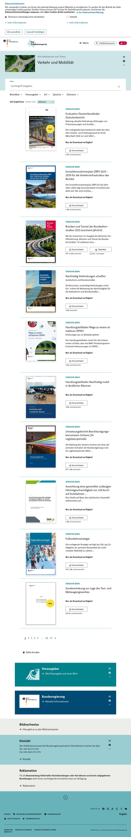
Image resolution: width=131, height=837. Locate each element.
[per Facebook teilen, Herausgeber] (110, 673)
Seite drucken (32, 652)
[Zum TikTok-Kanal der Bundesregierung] (112, 809)
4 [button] (34, 638)
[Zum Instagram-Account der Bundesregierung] (108, 809)
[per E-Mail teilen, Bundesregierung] (110, 696)
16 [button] (46, 638)
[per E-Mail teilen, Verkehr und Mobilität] (124, 57)
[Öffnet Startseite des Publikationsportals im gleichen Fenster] (10, 43)
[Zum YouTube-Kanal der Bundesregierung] (126, 809)
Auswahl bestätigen (36, 32)
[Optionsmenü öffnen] (124, 65)
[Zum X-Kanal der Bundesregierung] (121, 809)
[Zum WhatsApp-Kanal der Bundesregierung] (117, 809)
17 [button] (51, 638)
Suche (12, 81)
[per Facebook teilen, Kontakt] (110, 745)
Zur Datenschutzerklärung (90, 12)
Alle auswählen (14, 32)
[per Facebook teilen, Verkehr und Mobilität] (124, 61)
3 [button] (31, 638)
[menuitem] (16, 94)
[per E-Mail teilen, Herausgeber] (110, 669)
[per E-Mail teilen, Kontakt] (110, 741)
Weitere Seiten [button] (41, 637)
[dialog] (65, 18)
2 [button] (28, 638)
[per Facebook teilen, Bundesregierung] (110, 701)
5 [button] (38, 638)
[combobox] (27, 86)
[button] (34, 22)
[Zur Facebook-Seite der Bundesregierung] (103, 809)
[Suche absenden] (119, 86)
